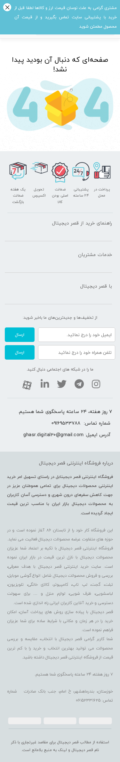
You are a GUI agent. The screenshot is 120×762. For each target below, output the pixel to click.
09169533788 (66, 423)
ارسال (19, 334)
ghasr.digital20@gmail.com (53, 434)
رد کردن (7, 8)
